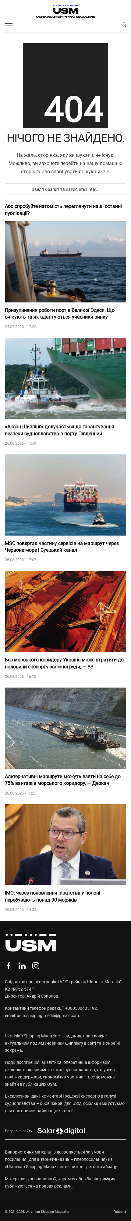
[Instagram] (35, 965)
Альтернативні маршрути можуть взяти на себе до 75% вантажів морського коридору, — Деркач (63, 780)
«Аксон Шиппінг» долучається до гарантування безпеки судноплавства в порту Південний (59, 430)
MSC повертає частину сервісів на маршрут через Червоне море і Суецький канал (62, 546)
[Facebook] (8, 965)
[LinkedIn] (22, 965)
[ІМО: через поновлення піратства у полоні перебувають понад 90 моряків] (65, 844)
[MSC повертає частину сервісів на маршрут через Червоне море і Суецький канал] (65, 495)
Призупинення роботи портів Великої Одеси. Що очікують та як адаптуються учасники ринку (60, 313)
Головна (120, 1212)
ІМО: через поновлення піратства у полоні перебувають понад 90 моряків (52, 896)
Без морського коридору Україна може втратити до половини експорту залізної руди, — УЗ (64, 663)
